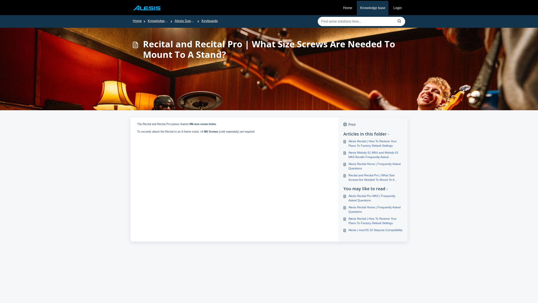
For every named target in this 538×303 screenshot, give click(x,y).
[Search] (399, 21)
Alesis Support (185, 21)
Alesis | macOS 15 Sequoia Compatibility (375, 230)
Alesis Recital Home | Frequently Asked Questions (374, 166)
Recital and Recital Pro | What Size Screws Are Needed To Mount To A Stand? (371, 178)
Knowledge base (372, 8)
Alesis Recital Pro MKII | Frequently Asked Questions (371, 198)
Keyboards (210, 21)
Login (397, 8)
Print (351, 124)
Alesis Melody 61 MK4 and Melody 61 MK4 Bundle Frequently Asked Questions (373, 155)
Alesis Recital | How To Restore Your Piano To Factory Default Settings (372, 143)
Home (347, 8)
